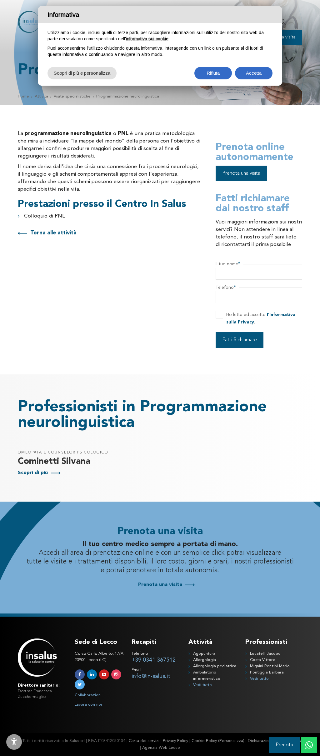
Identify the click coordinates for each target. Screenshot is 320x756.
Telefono (226, 287)
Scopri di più (33, 472)
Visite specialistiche (72, 96)
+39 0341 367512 (154, 660)
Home (23, 96)
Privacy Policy (175, 741)
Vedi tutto (202, 685)
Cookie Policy (204, 741)
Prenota (284, 745)
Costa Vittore (262, 660)
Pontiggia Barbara (267, 672)
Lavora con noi (88, 705)
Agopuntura (204, 654)
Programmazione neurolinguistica (127, 96)
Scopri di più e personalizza (82, 73)
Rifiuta (213, 73)
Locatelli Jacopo (265, 654)
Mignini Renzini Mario (270, 666)
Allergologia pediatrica (214, 666)
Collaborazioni (88, 695)
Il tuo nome (228, 264)
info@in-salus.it (151, 676)
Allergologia (204, 660)
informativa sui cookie (147, 38)
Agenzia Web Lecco (161, 748)
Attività (41, 96)
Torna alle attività (53, 233)
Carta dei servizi (144, 741)
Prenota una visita (241, 173)
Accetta (254, 73)
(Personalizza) (231, 741)
